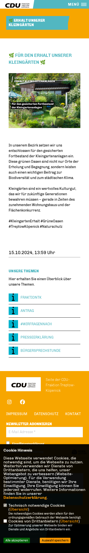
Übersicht (19, 509)
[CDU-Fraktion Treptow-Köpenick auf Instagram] (9, 403)
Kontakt (73, 414)
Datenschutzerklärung (25, 497)
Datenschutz (46, 414)
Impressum (16, 414)
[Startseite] (23, 385)
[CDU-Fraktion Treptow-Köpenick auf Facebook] (22, 403)
